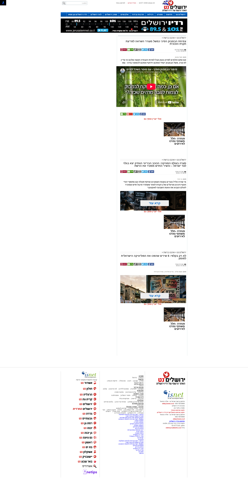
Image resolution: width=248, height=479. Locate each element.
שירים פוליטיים (168, 271)
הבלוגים (140, 400)
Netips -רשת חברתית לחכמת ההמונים (131, 419)
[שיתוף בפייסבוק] (151, 50)
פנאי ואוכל (116, 411)
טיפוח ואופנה (139, 433)
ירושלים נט (181, 14)
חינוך (129, 381)
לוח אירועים (113, 389)
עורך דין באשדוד (138, 435)
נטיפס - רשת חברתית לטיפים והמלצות (131, 414)
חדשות (169, 14)
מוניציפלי (123, 381)
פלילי (142, 381)
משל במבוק (178, 57)
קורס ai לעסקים (121, 408)
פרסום (141, 453)
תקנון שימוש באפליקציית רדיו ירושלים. (171, 412)
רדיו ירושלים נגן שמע (77, 14)
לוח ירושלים (96, 14)
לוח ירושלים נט (129, 410)
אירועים (141, 392)
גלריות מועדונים (131, 392)
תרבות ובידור (138, 14)
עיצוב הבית (140, 431)
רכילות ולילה (139, 384)
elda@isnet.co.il (168, 404)
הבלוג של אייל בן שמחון (136, 402)
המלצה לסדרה (138, 422)
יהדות (120, 410)
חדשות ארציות (139, 382)
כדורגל (141, 378)
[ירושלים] (173, 12)
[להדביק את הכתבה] (129, 115)
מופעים (141, 389)
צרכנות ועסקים (138, 403)
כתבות (141, 395)
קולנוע (105, 389)
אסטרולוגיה (115, 395)
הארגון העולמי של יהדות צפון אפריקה (132, 417)
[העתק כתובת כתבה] (137, 50)
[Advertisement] (88, 73)
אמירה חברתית (158, 271)
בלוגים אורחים (108, 402)
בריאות (134, 398)
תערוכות (133, 389)
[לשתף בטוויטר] (144, 50)
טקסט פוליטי (178, 271)
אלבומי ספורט (119, 392)
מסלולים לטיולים (138, 427)
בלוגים (135, 395)
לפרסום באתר (120, 3)
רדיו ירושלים (132, 413)
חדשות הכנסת (112, 381)
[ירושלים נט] (170, 385)
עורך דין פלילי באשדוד (136, 436)
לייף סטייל (140, 397)
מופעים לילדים (124, 389)
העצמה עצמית (139, 425)
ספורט (160, 14)
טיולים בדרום (139, 428)
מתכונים (141, 439)
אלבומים (124, 14)
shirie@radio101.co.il (173, 428)
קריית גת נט (140, 450)
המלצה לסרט (139, 421)
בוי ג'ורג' (179, 179)
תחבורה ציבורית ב (120, 413)
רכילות (150, 14)
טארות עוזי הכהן (120, 402)
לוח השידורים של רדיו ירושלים (131, 411)
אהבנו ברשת (169, 38)
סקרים (136, 381)
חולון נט (141, 452)
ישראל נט (140, 438)
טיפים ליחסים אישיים (137, 424)
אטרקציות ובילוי (124, 398)
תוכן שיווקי (140, 405)
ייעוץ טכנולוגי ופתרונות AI (135, 430)
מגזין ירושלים (111, 14)
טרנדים (141, 398)
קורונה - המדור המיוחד (135, 407)
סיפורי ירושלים (125, 395)
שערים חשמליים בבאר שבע (134, 416)
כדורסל (134, 378)
